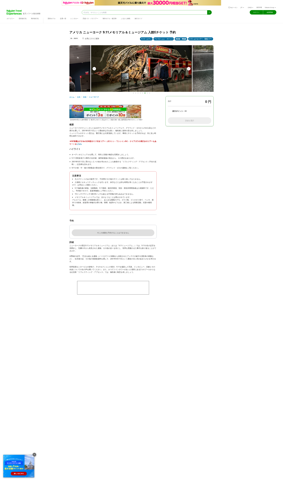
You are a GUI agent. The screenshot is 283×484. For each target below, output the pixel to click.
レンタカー (74, 18)
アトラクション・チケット (163, 39)
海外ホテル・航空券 (110, 18)
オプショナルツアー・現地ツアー (200, 39)
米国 (84, 97)
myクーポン (234, 7)
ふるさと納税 (125, 18)
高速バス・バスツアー (90, 18)
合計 (169, 101)
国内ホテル (51, 18)
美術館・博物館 (181, 39)
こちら (79, 144)
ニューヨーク (94, 97)
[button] (242, 7)
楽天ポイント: (177, 111)
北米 (78, 97)
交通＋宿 (63, 18)
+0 (185, 111)
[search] (209, 12)
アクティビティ (146, 39)
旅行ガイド (138, 18)
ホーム (71, 97)
